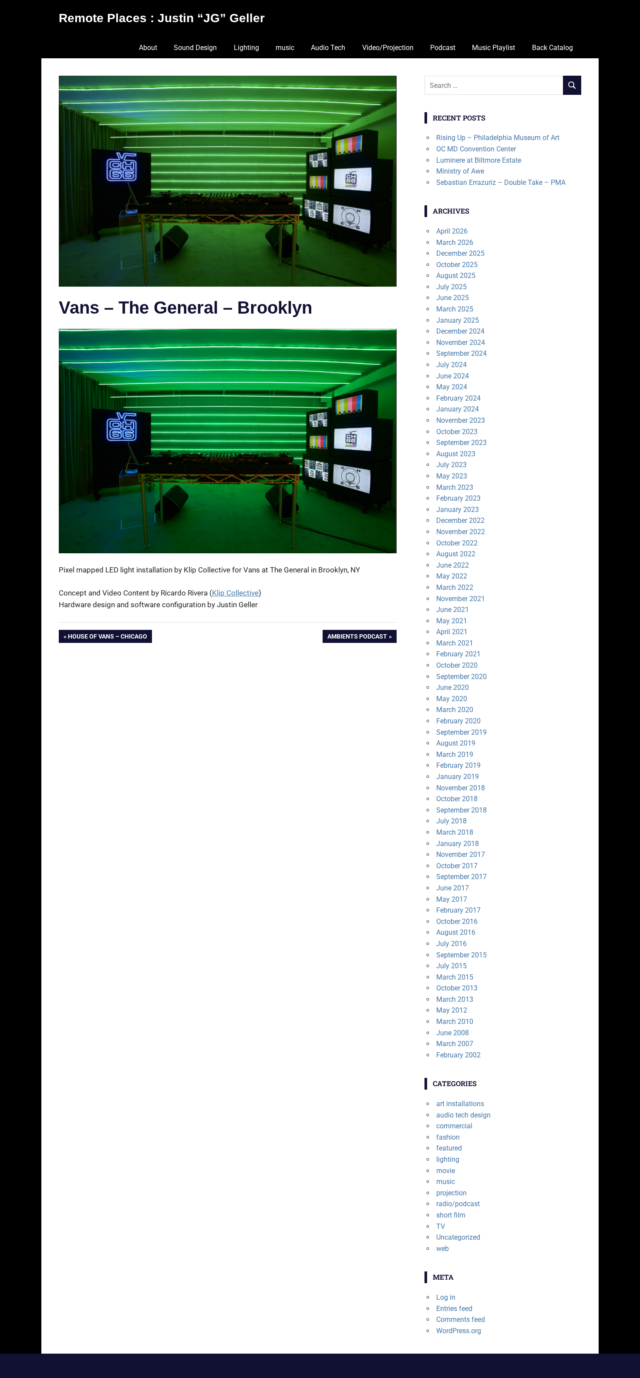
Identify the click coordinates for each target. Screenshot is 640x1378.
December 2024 (460, 331)
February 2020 (458, 721)
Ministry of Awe (460, 171)
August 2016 (455, 932)
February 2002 (458, 1055)
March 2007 (454, 1044)
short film (450, 1215)
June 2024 (452, 376)
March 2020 (454, 710)
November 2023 (460, 420)
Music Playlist (493, 47)
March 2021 (454, 643)
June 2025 (452, 298)
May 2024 (451, 387)
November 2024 (460, 342)
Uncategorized (458, 1237)
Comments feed (460, 1319)
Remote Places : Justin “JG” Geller (162, 18)
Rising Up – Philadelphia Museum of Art (497, 138)
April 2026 (452, 231)
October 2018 (457, 799)
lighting (447, 1159)
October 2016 (457, 921)
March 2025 (454, 309)
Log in (445, 1297)
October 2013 (457, 988)
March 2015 (454, 977)
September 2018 (461, 810)
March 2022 (454, 587)
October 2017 (457, 866)
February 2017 (458, 910)
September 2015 (461, 955)
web (442, 1248)
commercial (454, 1126)
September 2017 (461, 877)
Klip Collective (235, 593)
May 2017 (451, 899)
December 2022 (460, 520)
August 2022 (455, 554)
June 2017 (452, 888)
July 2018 (451, 821)
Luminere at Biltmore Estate (478, 160)
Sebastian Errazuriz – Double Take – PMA (501, 182)
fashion (448, 1137)
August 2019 (455, 743)
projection (451, 1193)
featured (449, 1148)
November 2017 (460, 854)
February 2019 (458, 765)
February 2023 (458, 498)
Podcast (442, 47)
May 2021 (451, 621)
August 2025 (455, 275)
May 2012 (451, 1010)
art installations (460, 1104)
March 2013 (454, 999)
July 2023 (451, 465)
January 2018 (457, 844)
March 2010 (454, 1021)
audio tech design (463, 1115)
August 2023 (455, 454)
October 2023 (457, 432)
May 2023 (451, 476)
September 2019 (461, 732)
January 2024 (457, 409)
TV (440, 1226)
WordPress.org (458, 1331)
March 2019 (454, 754)
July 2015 (451, 966)
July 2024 (451, 365)
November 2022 (460, 532)
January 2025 (457, 320)
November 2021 (460, 599)
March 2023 (454, 487)
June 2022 (452, 565)
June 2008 (452, 1033)
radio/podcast (458, 1204)
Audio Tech (328, 47)
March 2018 (454, 832)
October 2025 (457, 265)
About (148, 47)
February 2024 (458, 398)
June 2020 (452, 687)
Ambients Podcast (357, 637)
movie (445, 1171)
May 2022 (451, 576)
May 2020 (451, 699)
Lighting (246, 47)
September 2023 (461, 442)
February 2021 (458, 654)
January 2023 (457, 509)
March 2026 (454, 242)
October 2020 (457, 665)
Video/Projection (388, 47)
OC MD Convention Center (476, 149)
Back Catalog (552, 47)
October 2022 (457, 543)
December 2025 (460, 253)
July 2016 (451, 944)
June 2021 (452, 609)
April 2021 (452, 632)
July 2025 (451, 287)
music (285, 47)
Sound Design (195, 47)
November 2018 (460, 788)
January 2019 (457, 777)
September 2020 (461, 676)
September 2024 (461, 353)
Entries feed (454, 1308)
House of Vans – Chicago (107, 637)
